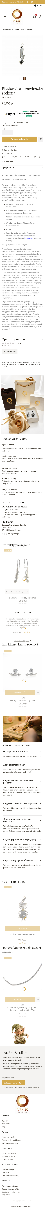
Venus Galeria (6, 97)
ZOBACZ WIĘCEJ (21, 640)
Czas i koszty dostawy (10, 1175)
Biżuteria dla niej (19, 29)
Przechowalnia (7, 1159)
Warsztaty (6, 1124)
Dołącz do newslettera (13, 1083)
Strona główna (6, 29)
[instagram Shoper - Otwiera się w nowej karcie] (32, 2)
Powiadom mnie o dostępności (17, 592)
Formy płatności (8, 1170)
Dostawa (5, 1173)
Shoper (28, 1201)
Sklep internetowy (20, 1206)
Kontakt (5, 1121)
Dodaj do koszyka (21, 139)
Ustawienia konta (8, 1156)
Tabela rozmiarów (8, 1137)
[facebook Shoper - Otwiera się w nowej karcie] (27, 2)
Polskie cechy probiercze (11, 1140)
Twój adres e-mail (8, 1078)
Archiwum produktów (10, 1143)
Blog (3, 1127)
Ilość (3, 129)
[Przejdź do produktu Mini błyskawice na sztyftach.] (22, 672)
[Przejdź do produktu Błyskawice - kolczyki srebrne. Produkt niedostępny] (22, 572)
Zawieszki (29, 29)
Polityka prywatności (10, 1186)
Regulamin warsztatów (10, 1189)
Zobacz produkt (19, 999)
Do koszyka (18, 692)
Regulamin (6, 1195)
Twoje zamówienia (9, 1153)
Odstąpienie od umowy (11, 1192)
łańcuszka (28, 238)
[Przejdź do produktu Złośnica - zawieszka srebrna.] (22, 908)
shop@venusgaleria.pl (10, 534)
